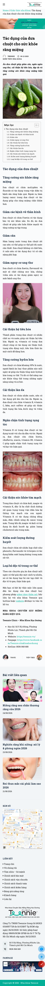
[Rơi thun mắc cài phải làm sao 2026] (22, 768)
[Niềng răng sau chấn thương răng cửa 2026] (22, 690)
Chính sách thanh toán (15, 883)
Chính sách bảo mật (14, 875)
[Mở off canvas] (4, 4)
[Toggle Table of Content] (35, 125)
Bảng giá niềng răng (14, 891)
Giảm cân (14, 137)
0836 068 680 (15, 949)
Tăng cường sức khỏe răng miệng (24, 132)
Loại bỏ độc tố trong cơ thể (22, 159)
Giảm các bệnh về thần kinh (22, 134)
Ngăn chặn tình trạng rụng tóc (23, 151)
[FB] (42, 949)
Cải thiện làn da (17, 148)
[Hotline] (42, 964)
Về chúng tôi (10, 868)
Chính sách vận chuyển (16, 879)
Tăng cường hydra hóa (19, 145)
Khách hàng (10, 895)
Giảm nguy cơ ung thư (19, 140)
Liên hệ (7, 899)
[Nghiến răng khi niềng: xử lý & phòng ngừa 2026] (22, 729)
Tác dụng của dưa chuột (17, 129)
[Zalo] (42, 957)
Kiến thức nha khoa (20, 10)
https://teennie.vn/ (26, 636)
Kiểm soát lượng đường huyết (23, 156)
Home (6, 10)
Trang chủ (9, 864)
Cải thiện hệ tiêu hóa (19, 143)
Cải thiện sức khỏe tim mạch (22, 154)
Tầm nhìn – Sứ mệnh (14, 871)
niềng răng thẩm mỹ (27, 594)
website (20, 601)
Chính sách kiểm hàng (15, 887)
